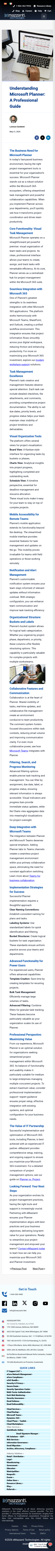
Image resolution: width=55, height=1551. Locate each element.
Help (25, 1526)
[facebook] (37, 137)
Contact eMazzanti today (31, 1248)
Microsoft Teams (19, 750)
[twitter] (42, 137)
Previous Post (19, 1268)
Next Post (38, 1268)
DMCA (43, 1533)
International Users (17, 1533)
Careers (15, 1526)
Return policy (44, 1530)
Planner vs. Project (30, 1179)
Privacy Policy (37, 1526)
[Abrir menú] (44, 16)
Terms (33, 1533)
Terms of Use (28, 1530)
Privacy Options (11, 1530)
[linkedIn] (48, 137)
